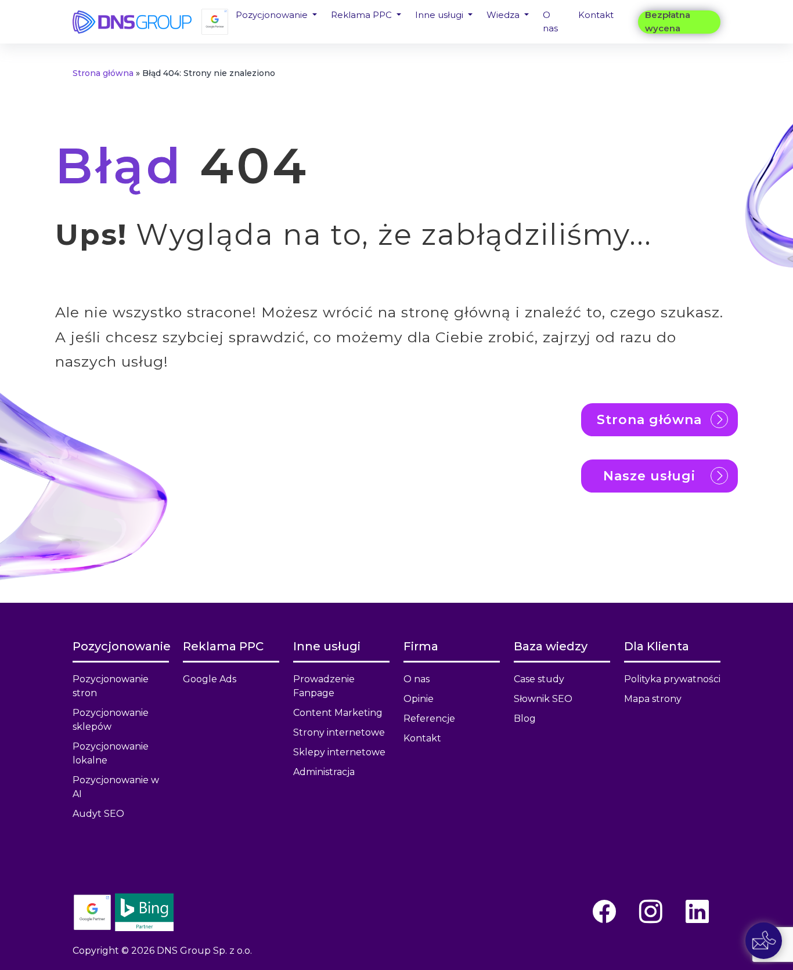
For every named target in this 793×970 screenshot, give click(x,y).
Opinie (418, 698)
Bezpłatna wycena (667, 22)
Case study (539, 679)
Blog (525, 718)
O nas (550, 21)
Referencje (429, 718)
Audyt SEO (98, 813)
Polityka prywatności (672, 679)
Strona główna (103, 73)
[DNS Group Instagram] (650, 911)
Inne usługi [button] (440, 14)
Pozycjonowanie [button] (273, 14)
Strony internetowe (339, 732)
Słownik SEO (543, 698)
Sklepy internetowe (339, 752)
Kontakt (596, 14)
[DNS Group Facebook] (604, 911)
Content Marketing (338, 712)
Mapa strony (653, 698)
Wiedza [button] (504, 14)
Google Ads (209, 679)
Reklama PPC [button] (362, 14)
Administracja (324, 771)
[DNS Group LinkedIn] (697, 911)
